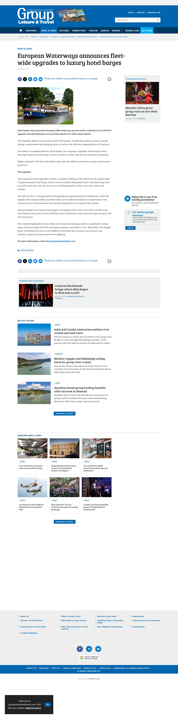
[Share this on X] (25, 79)
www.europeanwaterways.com (60, 241)
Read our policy (33, 708)
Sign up (130, 228)
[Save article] (109, 79)
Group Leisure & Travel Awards (146, 620)
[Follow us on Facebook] (80, 649)
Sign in (77, 74)
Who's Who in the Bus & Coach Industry (74, 627)
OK (48, 705)
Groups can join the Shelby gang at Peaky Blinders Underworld (95, 507)
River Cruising (27, 250)
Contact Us (54, 37)
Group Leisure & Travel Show (33, 626)
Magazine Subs (153, 12)
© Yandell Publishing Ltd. (89, 671)
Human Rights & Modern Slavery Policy (131, 668)
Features (58, 354)
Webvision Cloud (94, 679)
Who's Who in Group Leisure (87, 37)
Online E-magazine (68, 37)
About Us (34, 37)
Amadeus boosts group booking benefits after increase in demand (80, 389)
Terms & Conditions (72, 668)
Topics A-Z (55, 668)
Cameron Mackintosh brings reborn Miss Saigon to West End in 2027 (71, 289)
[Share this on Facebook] (20, 79)
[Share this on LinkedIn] (30, 79)
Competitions (139, 626)
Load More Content (65, 413)
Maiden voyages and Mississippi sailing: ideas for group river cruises (79, 360)
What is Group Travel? (71, 616)
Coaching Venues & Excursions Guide (113, 37)
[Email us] (98, 649)
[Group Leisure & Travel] (36, 23)
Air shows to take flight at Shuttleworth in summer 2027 (31, 507)
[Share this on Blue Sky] (35, 79)
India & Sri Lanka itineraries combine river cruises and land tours (82, 331)
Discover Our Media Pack (31, 620)
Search (158, 20)
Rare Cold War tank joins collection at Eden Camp (31, 466)
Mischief (141, 118)
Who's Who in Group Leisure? (74, 620)
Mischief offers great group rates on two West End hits (141, 111)
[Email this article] (40, 79)
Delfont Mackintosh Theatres (69, 297)
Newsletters (138, 616)
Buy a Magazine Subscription (109, 626)
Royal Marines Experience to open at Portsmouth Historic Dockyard (64, 468)
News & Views (25, 49)
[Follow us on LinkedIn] (89, 649)
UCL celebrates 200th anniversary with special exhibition (95, 468)
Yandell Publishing (29, 633)
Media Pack (44, 37)
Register (141, 12)
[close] (111, 74)
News (57, 325)
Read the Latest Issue (106, 616)
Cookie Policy (105, 668)
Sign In (131, 12)
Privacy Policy (90, 668)
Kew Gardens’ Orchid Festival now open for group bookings (64, 507)
